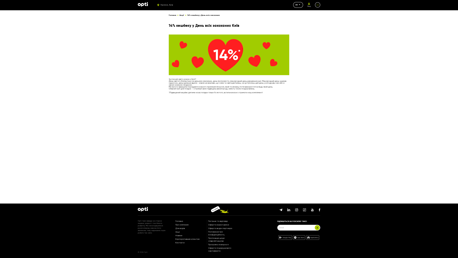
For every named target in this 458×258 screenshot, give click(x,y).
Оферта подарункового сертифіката (219, 249)
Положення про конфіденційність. (216, 233)
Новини (178, 235)
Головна (179, 221)
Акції (177, 232)
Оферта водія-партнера (220, 228)
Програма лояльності (218, 244)
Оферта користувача (218, 225)
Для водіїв (180, 228)
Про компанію (182, 225)
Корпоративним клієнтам (187, 239)
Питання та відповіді (218, 221)
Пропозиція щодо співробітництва (216, 239)
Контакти (180, 243)
